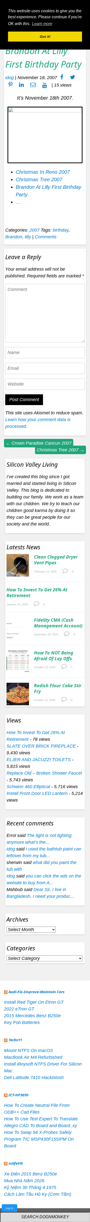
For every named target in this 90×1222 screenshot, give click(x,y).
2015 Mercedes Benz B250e (32, 1015)
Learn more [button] (42, 24)
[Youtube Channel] (44, 85)
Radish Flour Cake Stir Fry (58, 688)
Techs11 (15, 1039)
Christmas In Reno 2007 (43, 172)
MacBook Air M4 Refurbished (33, 1057)
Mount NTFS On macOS (28, 1050)
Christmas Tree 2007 (39, 179)
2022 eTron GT (19, 1008)
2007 (35, 230)
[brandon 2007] (45, 110)
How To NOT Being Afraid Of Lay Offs (53, 655)
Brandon (13, 236)
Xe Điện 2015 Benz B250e (30, 1173)
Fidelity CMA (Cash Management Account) (58, 623)
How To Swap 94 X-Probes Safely (38, 1132)
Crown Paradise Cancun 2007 (39, 443)
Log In (9, 1208)
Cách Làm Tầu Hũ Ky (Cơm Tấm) (37, 1194)
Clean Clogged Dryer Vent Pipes (56, 560)
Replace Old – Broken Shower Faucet (44, 773)
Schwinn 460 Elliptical (28, 786)
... (18, 202)
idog (9, 77)
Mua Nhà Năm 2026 (24, 1180)
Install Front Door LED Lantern (37, 793)
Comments (45, 236)
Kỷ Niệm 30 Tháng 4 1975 (30, 1187)
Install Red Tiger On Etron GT (34, 1002)
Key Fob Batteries (22, 1022)
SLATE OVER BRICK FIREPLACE (41, 746)
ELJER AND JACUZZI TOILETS (38, 759)
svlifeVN (15, 1163)
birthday (60, 230)
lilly (28, 236)
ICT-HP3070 (18, 1094)
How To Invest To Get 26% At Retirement (36, 592)
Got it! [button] (45, 37)
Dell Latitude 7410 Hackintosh (34, 1077)
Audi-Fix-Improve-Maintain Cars (36, 991)
